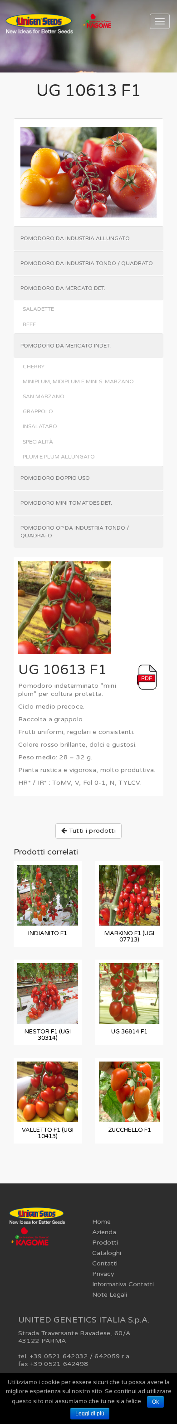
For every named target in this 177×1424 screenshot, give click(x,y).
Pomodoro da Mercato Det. (62, 288)
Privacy (103, 1274)
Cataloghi (106, 1253)
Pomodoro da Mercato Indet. (65, 346)
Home (101, 1222)
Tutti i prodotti (91, 831)
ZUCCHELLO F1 (129, 1130)
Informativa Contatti (123, 1284)
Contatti (105, 1263)
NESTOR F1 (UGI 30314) (48, 1035)
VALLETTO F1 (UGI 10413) (48, 1133)
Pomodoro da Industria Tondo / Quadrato (86, 263)
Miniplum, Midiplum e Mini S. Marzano (78, 381)
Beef (29, 324)
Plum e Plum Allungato (59, 457)
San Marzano (43, 396)
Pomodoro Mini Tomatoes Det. (66, 503)
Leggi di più (89, 1413)
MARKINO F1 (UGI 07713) (129, 936)
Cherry (33, 366)
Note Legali (109, 1294)
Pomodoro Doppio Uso (55, 478)
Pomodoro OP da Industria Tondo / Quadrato (74, 532)
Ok (155, 1402)
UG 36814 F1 (129, 1031)
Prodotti (105, 1242)
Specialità (38, 442)
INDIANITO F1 (47, 933)
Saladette (38, 309)
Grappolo (38, 411)
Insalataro (40, 426)
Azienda (104, 1232)
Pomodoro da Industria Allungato (75, 238)
